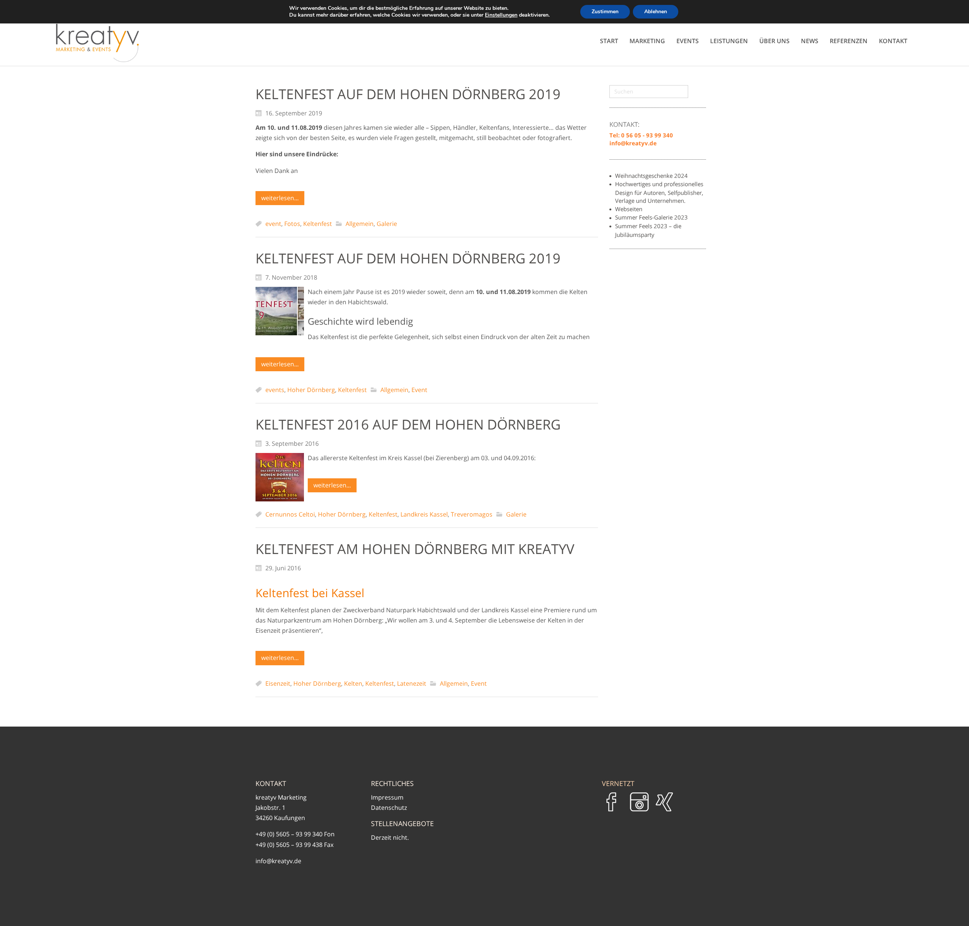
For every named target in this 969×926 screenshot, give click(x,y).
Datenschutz (389, 807)
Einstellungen (501, 15)
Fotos (292, 223)
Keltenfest (317, 223)
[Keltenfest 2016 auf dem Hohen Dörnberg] (279, 477)
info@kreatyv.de (278, 861)
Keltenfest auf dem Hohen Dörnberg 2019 (408, 94)
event (273, 223)
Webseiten (628, 209)
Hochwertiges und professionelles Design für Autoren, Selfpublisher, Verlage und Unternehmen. (659, 192)
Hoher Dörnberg (311, 390)
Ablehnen (655, 11)
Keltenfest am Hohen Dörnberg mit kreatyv (414, 549)
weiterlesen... (280, 198)
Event (419, 390)
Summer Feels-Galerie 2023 (651, 217)
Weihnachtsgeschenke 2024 (651, 175)
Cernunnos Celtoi (290, 514)
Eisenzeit (277, 683)
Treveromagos (471, 514)
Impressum (387, 797)
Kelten (353, 683)
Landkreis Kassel (424, 514)
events (274, 390)
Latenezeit (411, 683)
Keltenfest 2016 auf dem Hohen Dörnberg (408, 424)
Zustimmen (605, 11)
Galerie (387, 223)
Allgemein (360, 223)
